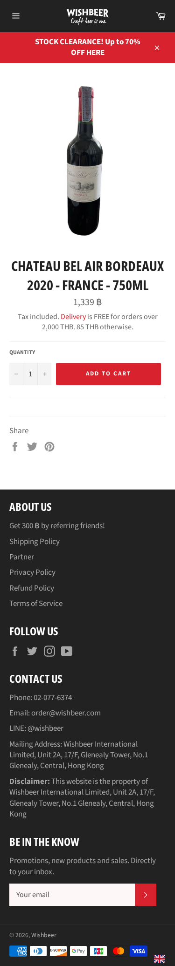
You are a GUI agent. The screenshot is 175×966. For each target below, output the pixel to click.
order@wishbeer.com (66, 713)
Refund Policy (31, 588)
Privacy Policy (32, 572)
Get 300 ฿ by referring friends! (57, 525)
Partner (21, 557)
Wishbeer (43, 935)
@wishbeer (45, 728)
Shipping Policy (34, 541)
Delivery (73, 317)
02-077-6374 (53, 697)
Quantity (22, 352)
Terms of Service (36, 603)
